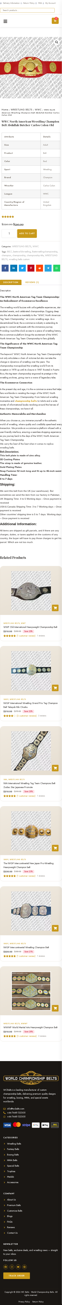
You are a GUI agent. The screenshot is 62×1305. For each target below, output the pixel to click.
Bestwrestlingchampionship (44, 251)
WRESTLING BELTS (21, 109)
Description (10, 282)
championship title (35, 255)
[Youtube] (18, 1267)
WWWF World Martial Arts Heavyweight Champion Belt (30, 1027)
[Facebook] (5, 1267)
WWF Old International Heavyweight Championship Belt (30, 627)
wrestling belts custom (19, 259)
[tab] (10, 282)
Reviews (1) (32, 282)
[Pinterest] (24, 1267)
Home (5, 109)
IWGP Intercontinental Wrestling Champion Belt (26, 947)
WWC (38, 109)
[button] (57, 42)
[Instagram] (12, 1267)
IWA (5, 779)
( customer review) (26, 635)
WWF (23, 623)
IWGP (5, 699)
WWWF (24, 1023)
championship (18, 255)
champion (6, 255)
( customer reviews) (27, 715)
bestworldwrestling (22, 251)
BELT (9, 251)
